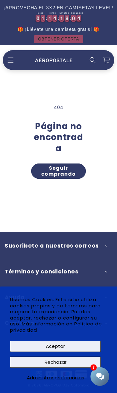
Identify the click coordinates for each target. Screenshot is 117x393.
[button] (10, 60)
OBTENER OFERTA (58, 39)
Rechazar (55, 362)
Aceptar (55, 346)
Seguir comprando (58, 171)
